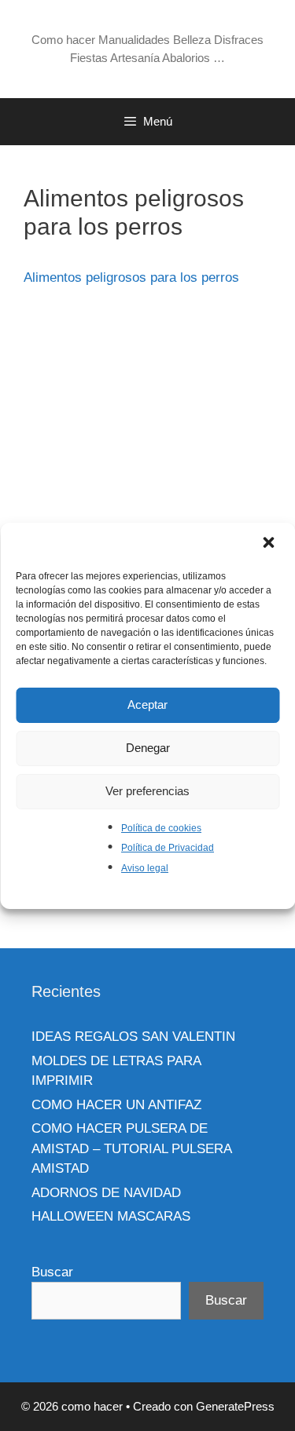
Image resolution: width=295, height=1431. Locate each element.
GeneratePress (235, 1406)
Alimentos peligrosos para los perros (131, 277)
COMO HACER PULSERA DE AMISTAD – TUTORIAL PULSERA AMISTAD (131, 1148)
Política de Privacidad (167, 847)
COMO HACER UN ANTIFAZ (116, 1104)
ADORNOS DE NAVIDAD (106, 1192)
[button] (269, 544)
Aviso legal (144, 868)
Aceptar (147, 704)
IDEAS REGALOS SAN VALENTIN (133, 1036)
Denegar (148, 747)
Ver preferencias (147, 791)
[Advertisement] (147, 455)
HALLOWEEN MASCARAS (110, 1216)
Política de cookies (161, 828)
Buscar (52, 1272)
